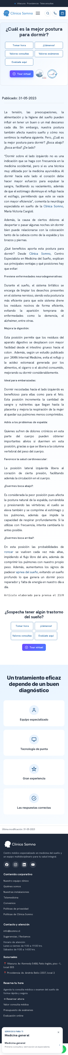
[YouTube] (33, 864)
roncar (8, 552)
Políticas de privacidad (15, 908)
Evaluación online (13, 1015)
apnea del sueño (27, 572)
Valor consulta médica (16, 1004)
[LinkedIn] (24, 864)
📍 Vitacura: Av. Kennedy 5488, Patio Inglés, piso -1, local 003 (32, 965)
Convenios (9, 903)
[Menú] (39, 13)
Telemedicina (10, 897)
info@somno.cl (11, 931)
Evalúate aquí (19, 62)
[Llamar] (55, 13)
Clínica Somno (53, 206)
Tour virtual (24, 73)
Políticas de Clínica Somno (18, 914)
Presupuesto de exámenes (18, 1010)
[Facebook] (6, 864)
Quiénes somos (12, 886)
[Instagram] (15, 864)
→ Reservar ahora (13, 998)
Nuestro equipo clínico (16, 880)
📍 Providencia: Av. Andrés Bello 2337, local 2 (29, 972)
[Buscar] (48, 13)
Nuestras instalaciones (16, 892)
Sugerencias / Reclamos (16, 936)
